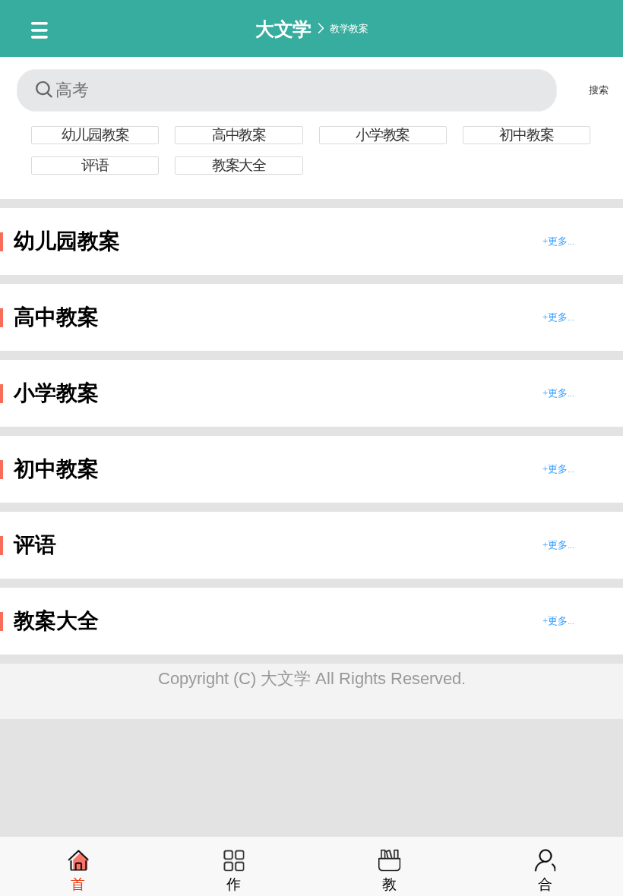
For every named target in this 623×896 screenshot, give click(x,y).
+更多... (558, 241)
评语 (95, 165)
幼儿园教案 (95, 135)
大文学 (283, 28)
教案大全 (239, 165)
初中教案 (526, 135)
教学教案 (349, 28)
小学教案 (383, 135)
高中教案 (239, 135)
